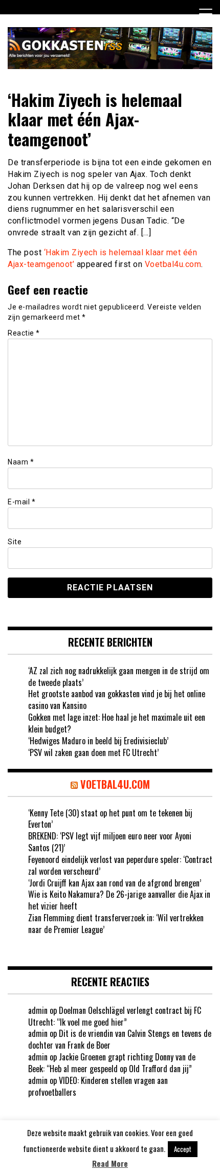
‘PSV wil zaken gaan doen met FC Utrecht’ (93, 752)
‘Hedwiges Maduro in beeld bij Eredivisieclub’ (98, 741)
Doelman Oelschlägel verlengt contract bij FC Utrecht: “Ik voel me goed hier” (114, 1016)
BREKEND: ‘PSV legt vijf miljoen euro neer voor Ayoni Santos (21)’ (109, 842)
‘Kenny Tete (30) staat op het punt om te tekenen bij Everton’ (110, 819)
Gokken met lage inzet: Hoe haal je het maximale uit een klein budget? (116, 723)
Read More (110, 1163)
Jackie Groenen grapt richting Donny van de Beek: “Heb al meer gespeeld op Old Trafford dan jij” (111, 1063)
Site (14, 542)
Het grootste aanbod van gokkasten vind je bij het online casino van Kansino (116, 700)
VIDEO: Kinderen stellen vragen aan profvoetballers (98, 1086)
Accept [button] (182, 1149)
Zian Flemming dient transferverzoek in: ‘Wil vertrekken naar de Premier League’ (116, 924)
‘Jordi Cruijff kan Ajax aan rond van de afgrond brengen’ (114, 883)
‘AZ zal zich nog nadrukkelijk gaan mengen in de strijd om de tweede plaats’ (118, 676)
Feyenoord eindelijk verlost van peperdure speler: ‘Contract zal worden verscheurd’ (120, 865)
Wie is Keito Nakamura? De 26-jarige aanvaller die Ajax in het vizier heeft (119, 900)
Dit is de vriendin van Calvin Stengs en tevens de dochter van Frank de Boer (119, 1039)
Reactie (24, 333)
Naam (21, 462)
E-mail (21, 502)
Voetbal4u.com (173, 264)
